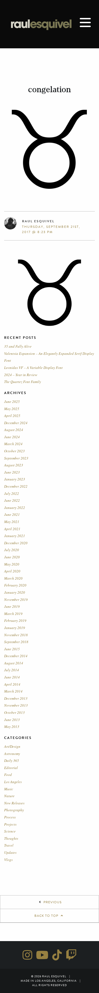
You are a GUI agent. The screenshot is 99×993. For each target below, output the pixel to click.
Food (8, 774)
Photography (14, 809)
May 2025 (11, 408)
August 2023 (13, 465)
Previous (52, 902)
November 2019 (16, 599)
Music (8, 788)
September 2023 (16, 458)
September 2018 (16, 641)
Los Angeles (13, 781)
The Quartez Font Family (22, 381)
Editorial (11, 767)
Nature (9, 795)
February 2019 (15, 620)
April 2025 (12, 415)
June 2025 (12, 401)
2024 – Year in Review (20, 374)
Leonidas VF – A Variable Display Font (33, 367)
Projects (10, 824)
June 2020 (12, 556)
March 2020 (13, 578)
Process (10, 817)
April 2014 (12, 684)
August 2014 (13, 663)
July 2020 (11, 549)
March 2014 (13, 691)
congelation (49, 89)
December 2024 (16, 422)
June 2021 (12, 514)
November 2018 (16, 634)
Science (10, 831)
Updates (10, 852)
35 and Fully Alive (18, 346)
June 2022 (12, 500)
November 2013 (16, 705)
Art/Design (12, 746)
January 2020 (14, 592)
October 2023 (14, 450)
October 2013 (14, 712)
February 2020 (15, 585)
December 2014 (16, 655)
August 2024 (13, 429)
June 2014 (12, 677)
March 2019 (13, 613)
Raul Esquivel (38, 221)
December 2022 (16, 486)
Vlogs (8, 859)
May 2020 (11, 564)
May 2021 (11, 521)
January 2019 (14, 627)
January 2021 (14, 535)
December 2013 (16, 698)
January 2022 (14, 507)
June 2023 (12, 472)
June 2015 (12, 648)
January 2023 (14, 479)
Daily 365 (11, 760)
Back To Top (46, 915)
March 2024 (13, 443)
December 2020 (16, 542)
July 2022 (11, 493)
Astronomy (12, 753)
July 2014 (11, 669)
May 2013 (11, 726)
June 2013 (12, 719)
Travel (8, 845)
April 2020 (12, 571)
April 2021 (12, 528)
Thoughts (11, 838)
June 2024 (12, 436)
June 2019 (12, 606)
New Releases (14, 803)
